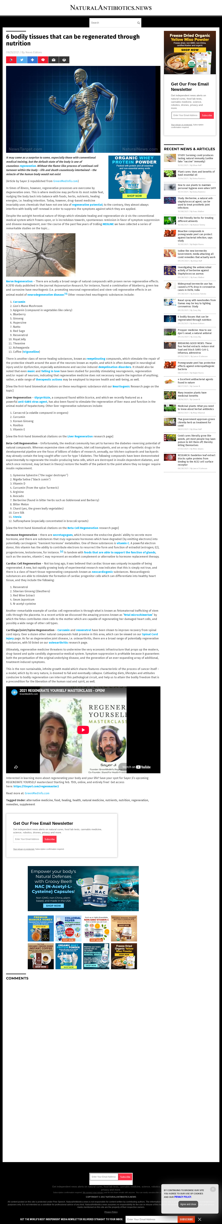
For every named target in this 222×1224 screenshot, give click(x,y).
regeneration (27, 166)
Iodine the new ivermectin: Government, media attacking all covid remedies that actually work (196, 254)
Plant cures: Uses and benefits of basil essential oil (196, 173)
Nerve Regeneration (19, 281)
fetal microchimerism (138, 615)
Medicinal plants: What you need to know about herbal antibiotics (196, 408)
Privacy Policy (111, 1212)
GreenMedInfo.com (65, 181)
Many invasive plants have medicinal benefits (192, 394)
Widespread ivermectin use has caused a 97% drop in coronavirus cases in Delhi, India (196, 287)
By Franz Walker (197, 211)
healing (66, 800)
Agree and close (188, 1204)
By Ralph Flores (197, 244)
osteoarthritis (58, 642)
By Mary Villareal (198, 413)
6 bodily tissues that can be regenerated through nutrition (194, 318)
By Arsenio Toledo (198, 294)
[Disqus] (83, 1026)
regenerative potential (87, 204)
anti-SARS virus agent (32, 401)
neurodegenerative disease (45, 295)
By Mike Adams (196, 449)
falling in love (50, 371)
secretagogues (63, 535)
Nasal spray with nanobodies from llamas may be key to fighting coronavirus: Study (197, 303)
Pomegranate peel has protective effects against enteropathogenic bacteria (196, 366)
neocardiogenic (102, 572)
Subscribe (186, 1219)
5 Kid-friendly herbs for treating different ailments (196, 219)
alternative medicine (39, 800)
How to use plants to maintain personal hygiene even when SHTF (197, 187)
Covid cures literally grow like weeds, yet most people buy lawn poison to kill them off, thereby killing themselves (196, 440)
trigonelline (31, 351)
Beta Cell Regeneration (82, 528)
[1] (66, 294)
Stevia (17, 517)
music (31, 371)
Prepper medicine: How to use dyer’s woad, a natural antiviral (195, 332)
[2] (61, 551)
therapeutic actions (49, 379)
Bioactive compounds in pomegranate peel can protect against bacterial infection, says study (195, 236)
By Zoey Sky (195, 310)
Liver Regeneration (80, 436)
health (76, 800)
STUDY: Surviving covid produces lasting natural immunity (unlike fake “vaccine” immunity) (196, 158)
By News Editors (197, 323)
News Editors (33, 52)
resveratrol (83, 630)
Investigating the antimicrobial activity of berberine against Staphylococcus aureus (194, 270)
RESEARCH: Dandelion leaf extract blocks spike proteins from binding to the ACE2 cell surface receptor (196, 460)
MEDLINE (108, 224)
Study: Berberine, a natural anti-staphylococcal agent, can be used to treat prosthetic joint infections (195, 203)
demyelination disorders (114, 367)
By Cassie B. (195, 386)
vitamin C (123, 543)
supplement (27, 804)
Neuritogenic (121, 386)
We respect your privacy (93, 1192)
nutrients (111, 800)
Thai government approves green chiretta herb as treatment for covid (196, 422)
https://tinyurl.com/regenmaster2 (36, 786)
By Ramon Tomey (197, 225)
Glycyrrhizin (42, 397)
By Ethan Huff (195, 165)
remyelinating (96, 358)
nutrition (124, 800)
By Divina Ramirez (198, 178)
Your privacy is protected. (24, 849)
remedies (12, 804)
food (57, 800)
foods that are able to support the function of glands (119, 552)
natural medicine (93, 800)
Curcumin (19, 301)
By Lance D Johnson (199, 356)
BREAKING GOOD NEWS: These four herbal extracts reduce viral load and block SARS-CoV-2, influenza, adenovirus (196, 348)
